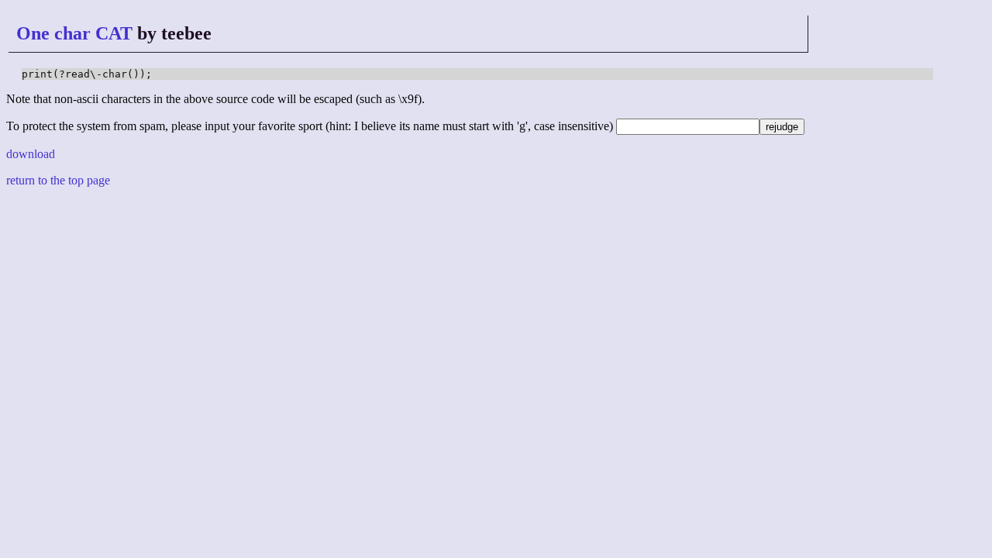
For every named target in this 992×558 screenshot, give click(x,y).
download (30, 153)
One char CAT (74, 33)
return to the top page (58, 180)
